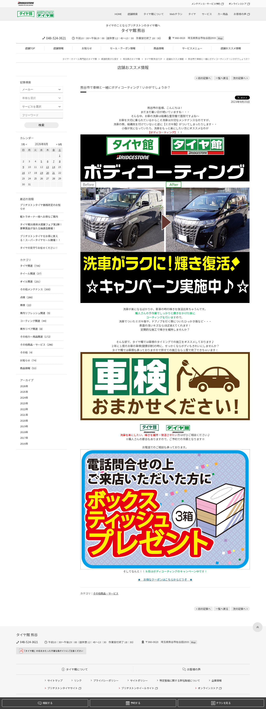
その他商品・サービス (105, 593)
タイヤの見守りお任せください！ (39, 248)
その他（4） (27, 352)
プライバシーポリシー (106, 680)
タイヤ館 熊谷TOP (153, 58)
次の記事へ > (240, 78)
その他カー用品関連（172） (36, 336)
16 (23, 173)
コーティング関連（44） (34, 321)
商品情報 (159, 48)
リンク (78, 680)
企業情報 (216, 680)
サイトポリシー (139, 680)
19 (41, 173)
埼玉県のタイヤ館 (131, 58)
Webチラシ (176, 14)
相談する (47, 703)
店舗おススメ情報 (231, 48)
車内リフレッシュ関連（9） (36, 313)
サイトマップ (55, 680)
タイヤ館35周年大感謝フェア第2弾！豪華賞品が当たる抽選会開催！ (41, 226)
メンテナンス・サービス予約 (205, 3)
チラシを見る (223, 703)
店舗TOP (30, 48)
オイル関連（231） (31, 281)
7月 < (24, 144)
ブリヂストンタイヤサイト (62, 688)
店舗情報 (58, 48)
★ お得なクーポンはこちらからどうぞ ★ (165, 579)
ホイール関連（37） (31, 273)
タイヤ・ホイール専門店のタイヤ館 (80, 58)
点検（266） (27, 297)
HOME (118, 14)
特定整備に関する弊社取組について (179, 680)
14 (53, 167)
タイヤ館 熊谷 (133, 30)
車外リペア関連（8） (32, 329)
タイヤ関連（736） (31, 266)
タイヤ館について (154, 14)
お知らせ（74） (29, 360)
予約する (135, 703)
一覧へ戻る (222, 78)
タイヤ (192, 14)
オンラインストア (237, 3)
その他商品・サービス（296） (37, 344)
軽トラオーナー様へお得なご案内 (39, 216)
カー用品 (223, 14)
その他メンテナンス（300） (36, 289)
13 (47, 167)
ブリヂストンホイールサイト (137, 688)
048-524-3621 (56, 38)
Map (220, 38)
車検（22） (26, 305)
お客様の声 (240, 14)
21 (53, 173)
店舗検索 (133, 14)
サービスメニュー (192, 48)
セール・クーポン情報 (122, 48)
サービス (207, 14)
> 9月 (59, 144)
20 (47, 173)
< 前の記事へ (203, 78)
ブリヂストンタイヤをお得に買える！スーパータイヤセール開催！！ (40, 238)
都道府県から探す (109, 58)
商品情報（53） (29, 368)
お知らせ (87, 48)
